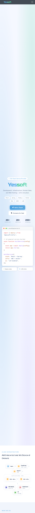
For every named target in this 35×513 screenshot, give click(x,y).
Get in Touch (18, 207)
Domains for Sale (18, 213)
